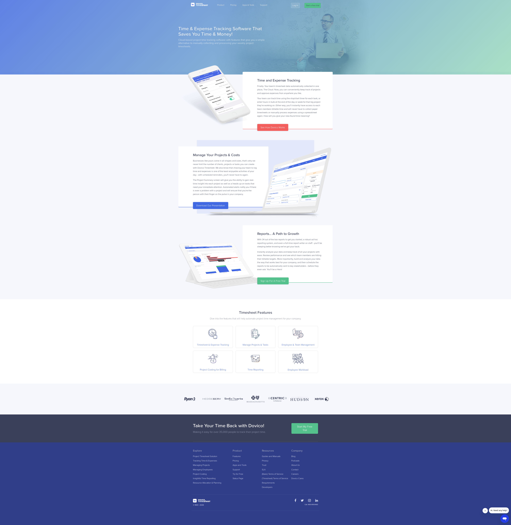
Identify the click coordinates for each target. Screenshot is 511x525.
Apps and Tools (239, 465)
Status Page (238, 478)
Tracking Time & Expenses (205, 461)
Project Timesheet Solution (205, 456)
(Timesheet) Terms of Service (275, 478)
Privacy (265, 461)
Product (220, 5)
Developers (267, 487)
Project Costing (200, 474)
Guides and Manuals (271, 456)
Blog (293, 456)
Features (237, 456)
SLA (263, 469)
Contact (294, 469)
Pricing (233, 5)
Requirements (268, 483)
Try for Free (238, 474)
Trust (264, 465)
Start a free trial (312, 5)
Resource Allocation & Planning (207, 483)
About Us (295, 465)
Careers (294, 474)
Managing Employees (203, 469)
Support (263, 5)
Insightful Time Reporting (204, 478)
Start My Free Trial (304, 428)
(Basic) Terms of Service (272, 474)
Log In (295, 5)
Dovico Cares (297, 478)
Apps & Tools (248, 5)
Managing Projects (201, 465)
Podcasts (295, 461)
